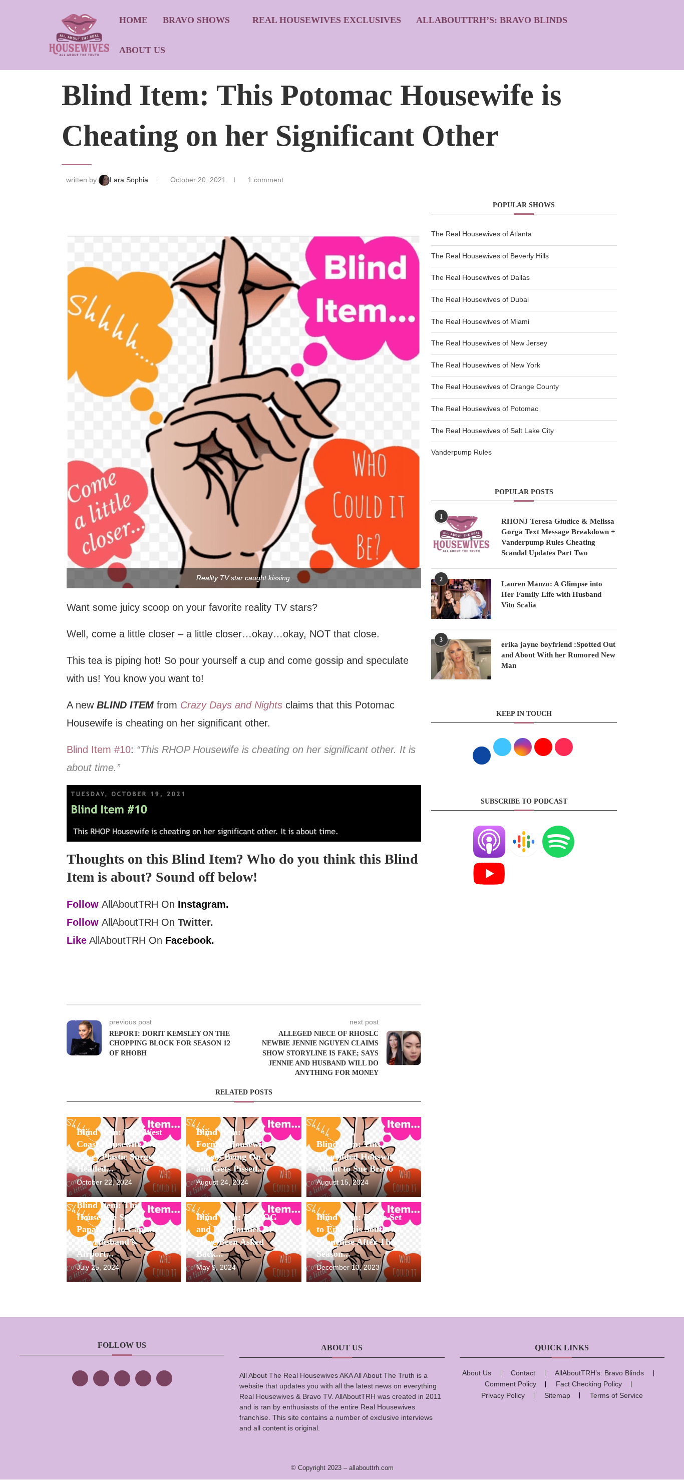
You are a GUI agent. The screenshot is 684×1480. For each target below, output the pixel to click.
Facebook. (189, 940)
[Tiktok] (143, 1378)
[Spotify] (558, 832)
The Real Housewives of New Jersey (489, 343)
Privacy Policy (503, 1395)
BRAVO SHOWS (196, 20)
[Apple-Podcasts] (489, 832)
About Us (142, 50)
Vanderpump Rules (461, 452)
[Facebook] (80, 1378)
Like (77, 940)
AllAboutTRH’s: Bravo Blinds (491, 20)
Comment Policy (510, 1384)
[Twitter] (101, 1378)
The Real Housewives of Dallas (480, 277)
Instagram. (203, 904)
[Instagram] (122, 1378)
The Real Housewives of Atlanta (481, 234)
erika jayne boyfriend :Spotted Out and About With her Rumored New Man (558, 654)
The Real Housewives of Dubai (480, 299)
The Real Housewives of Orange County (495, 387)
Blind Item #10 (99, 749)
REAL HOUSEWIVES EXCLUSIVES (326, 20)
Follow (83, 904)
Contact (523, 1373)
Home (133, 20)
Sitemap (557, 1395)
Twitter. (195, 922)
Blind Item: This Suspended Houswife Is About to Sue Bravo (361, 1156)
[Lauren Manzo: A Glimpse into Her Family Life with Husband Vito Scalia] (461, 599)
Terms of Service (616, 1395)
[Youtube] (489, 864)
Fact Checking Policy (589, 1384)
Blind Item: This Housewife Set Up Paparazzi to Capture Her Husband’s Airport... (118, 1229)
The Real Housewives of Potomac (484, 409)
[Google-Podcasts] (524, 832)
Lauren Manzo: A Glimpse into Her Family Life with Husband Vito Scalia (551, 594)
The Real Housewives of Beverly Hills (490, 256)
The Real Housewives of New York (485, 365)
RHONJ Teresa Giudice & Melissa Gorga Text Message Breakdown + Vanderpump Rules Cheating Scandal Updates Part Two (558, 537)
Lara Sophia (130, 180)
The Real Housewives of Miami (480, 321)
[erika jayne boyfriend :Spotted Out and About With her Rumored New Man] (461, 659)
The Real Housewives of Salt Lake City (492, 431)
